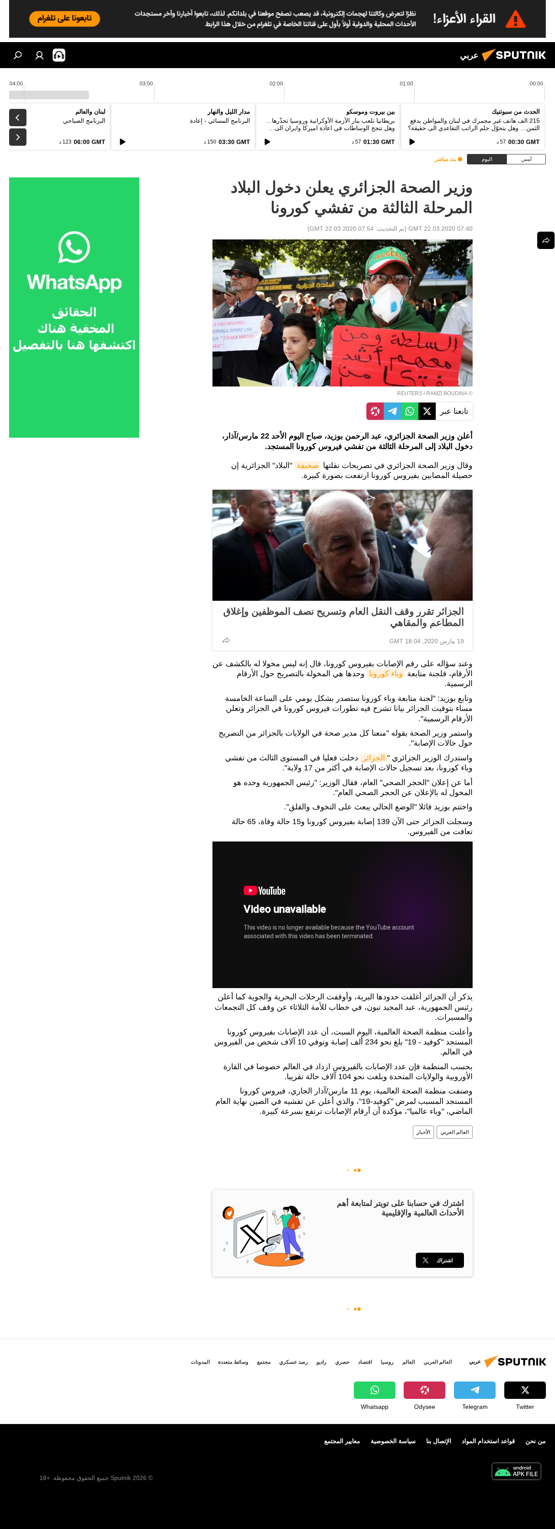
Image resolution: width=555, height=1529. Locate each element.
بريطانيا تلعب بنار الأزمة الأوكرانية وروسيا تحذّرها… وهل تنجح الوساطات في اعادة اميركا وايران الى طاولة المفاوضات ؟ (330, 128)
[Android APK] (516, 1472)
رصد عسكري (293, 1362)
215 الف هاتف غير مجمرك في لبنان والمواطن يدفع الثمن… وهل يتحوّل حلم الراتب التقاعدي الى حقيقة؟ (474, 124)
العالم (408, 1362)
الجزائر (373, 757)
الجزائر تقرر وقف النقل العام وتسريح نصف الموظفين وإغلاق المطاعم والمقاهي (343, 617)
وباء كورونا (386, 673)
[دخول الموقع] (39, 55)
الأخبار (423, 1132)
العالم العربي (455, 1132)
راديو (321, 1362)
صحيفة (308, 465)
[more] (226, 640)
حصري (342, 1362)
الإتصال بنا (438, 1440)
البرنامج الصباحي (84, 120)
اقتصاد (365, 1362)
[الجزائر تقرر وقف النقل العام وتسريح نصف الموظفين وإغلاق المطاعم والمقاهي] (342, 545)
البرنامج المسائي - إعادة (220, 120)
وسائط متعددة (233, 1362)
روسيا (387, 1362)
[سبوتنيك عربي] (516, 62)
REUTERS (409, 393)
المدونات (200, 1362)
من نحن (536, 1440)
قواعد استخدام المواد (488, 1440)
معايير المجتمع (342, 1440)
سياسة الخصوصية (393, 1440)
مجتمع (264, 1362)
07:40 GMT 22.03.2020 (440, 228)
